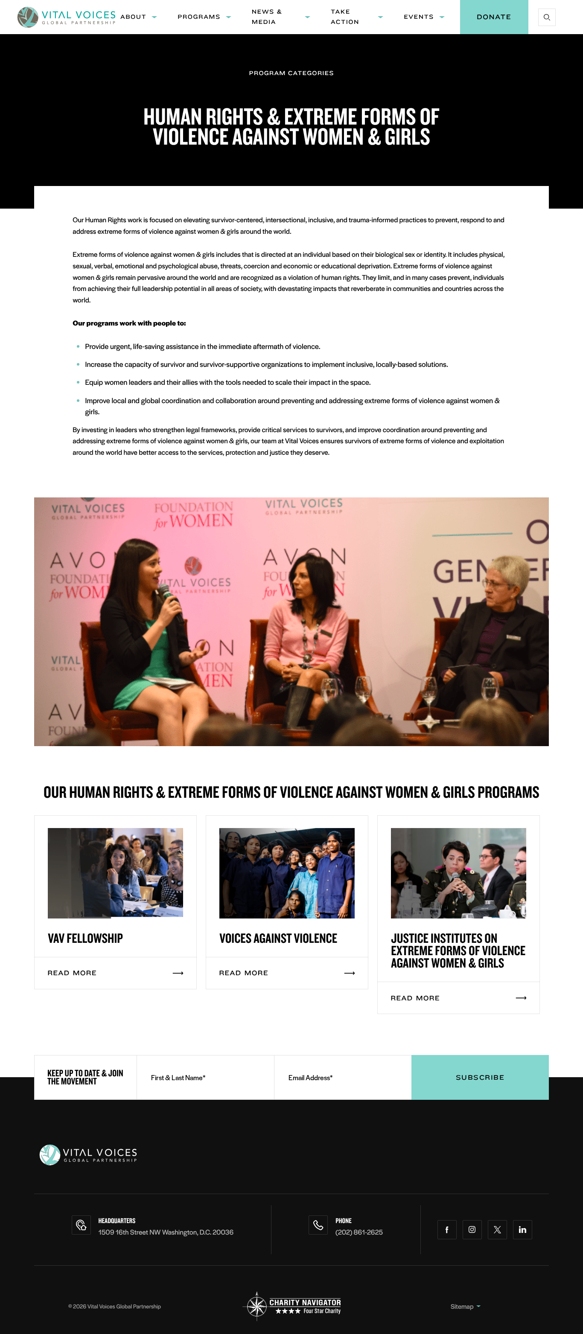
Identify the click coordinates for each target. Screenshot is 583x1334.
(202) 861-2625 (359, 1232)
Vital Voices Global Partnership (124, 1306)
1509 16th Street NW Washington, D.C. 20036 (166, 1232)
